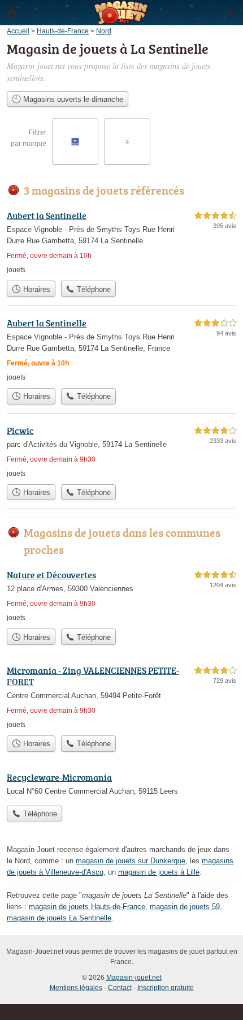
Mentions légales (76, 988)
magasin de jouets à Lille (158, 872)
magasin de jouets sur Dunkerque (130, 861)
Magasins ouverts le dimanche (72, 99)
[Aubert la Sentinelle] (121, 242)
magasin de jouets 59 (185, 906)
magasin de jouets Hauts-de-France (87, 906)
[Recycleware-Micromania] (121, 785)
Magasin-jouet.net (134, 978)
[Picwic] (121, 451)
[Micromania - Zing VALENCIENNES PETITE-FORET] (121, 697)
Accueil (12, 12)
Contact (120, 988)
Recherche (230, 12)
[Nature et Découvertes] (121, 595)
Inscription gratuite (165, 988)
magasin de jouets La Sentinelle (59, 918)
